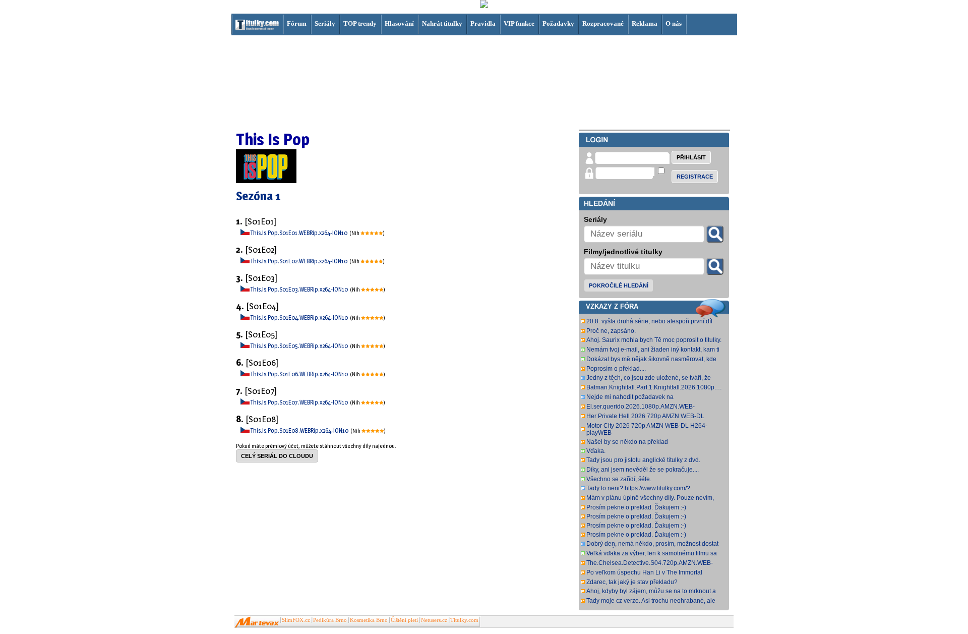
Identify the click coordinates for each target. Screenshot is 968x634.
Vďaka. (596, 450)
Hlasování (399, 23)
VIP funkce (519, 23)
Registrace (695, 177)
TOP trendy (360, 23)
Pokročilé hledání (618, 285)
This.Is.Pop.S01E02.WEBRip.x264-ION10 (299, 261)
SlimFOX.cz (296, 620)
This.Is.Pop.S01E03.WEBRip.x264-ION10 (300, 289)
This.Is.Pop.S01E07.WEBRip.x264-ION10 (300, 402)
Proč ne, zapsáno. (611, 330)
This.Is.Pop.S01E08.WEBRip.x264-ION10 (300, 430)
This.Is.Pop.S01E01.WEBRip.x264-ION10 (299, 233)
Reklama (644, 23)
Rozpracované (603, 23)
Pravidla (483, 23)
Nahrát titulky (442, 23)
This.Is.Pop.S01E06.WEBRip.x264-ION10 (300, 374)
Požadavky (558, 23)
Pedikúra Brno (330, 620)
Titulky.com (464, 620)
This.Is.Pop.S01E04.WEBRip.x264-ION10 (300, 317)
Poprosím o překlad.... (616, 368)
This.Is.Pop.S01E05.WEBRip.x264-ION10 (300, 346)
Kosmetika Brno (369, 620)
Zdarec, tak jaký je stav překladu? (632, 582)
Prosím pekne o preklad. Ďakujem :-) (636, 507)
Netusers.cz (434, 620)
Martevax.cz (256, 622)
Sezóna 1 (258, 196)
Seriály (325, 23)
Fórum (297, 23)
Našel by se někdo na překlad (627, 441)
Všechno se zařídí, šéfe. (618, 479)
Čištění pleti (404, 620)
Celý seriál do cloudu (277, 456)
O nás (674, 23)
